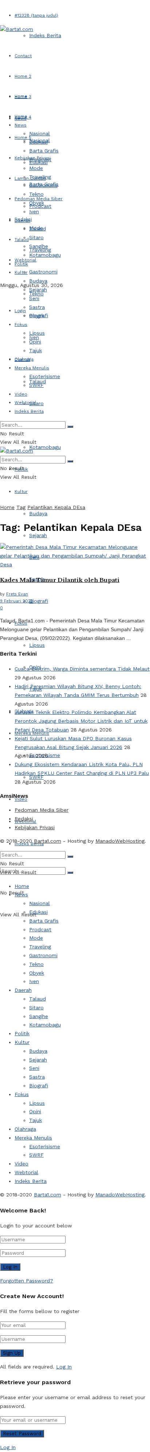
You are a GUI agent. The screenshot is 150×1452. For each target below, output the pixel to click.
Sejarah (38, 289)
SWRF (36, 385)
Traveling (40, 177)
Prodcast (40, 159)
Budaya (38, 513)
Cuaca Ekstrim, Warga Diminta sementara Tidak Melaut (82, 669)
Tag (20, 507)
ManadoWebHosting (120, 841)
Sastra (37, 307)
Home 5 (23, 137)
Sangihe (38, 246)
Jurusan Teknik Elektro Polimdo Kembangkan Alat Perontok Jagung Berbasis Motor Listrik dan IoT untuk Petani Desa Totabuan (81, 721)
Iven (34, 211)
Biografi (38, 601)
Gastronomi (43, 272)
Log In (64, 1367)
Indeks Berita (45, 35)
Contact (23, 55)
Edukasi (38, 142)
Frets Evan (17, 594)
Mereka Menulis (32, 367)
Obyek (36, 203)
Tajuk (35, 350)
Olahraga (24, 359)
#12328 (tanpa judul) (36, 15)
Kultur (21, 491)
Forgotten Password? (26, 1281)
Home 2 (23, 76)
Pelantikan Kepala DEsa (56, 507)
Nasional (39, 133)
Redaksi (24, 819)
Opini (35, 342)
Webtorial (25, 402)
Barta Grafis (44, 151)
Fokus (21, 324)
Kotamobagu (45, 447)
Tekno (36, 194)
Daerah (22, 220)
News (21, 125)
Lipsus (37, 645)
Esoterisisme (44, 376)
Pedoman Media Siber (41, 810)
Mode (36, 168)
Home (21, 96)
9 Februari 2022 (16, 601)
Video (21, 394)
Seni (34, 298)
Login (20, 310)
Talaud (22, 239)
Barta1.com (47, 841)
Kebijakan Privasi (35, 827)
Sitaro (36, 403)
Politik (21, 264)
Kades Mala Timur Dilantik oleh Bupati (59, 579)
